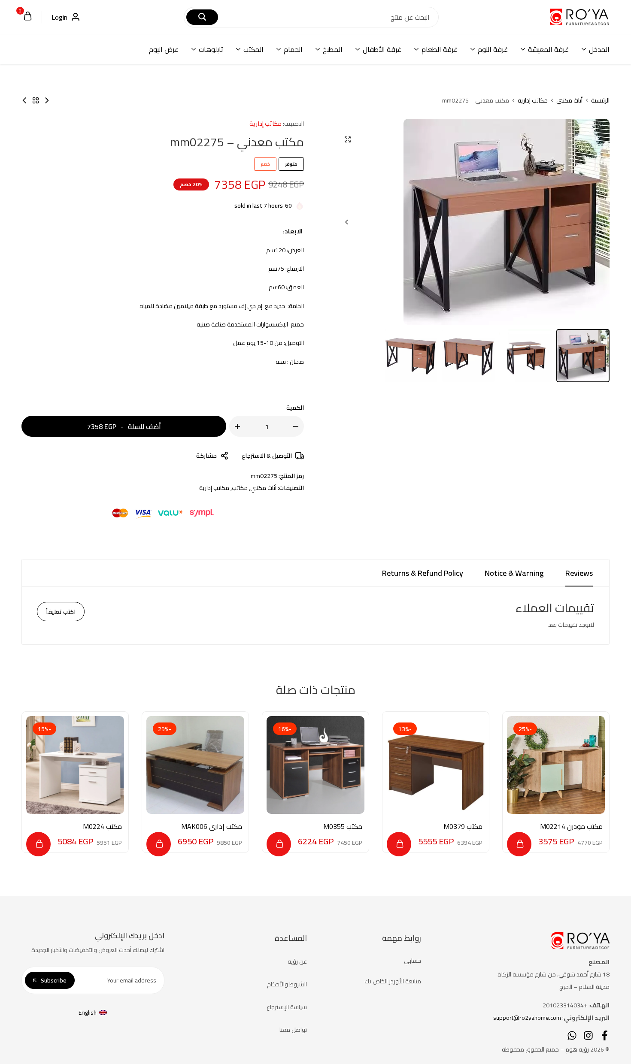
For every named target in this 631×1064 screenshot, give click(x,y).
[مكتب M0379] (436, 765)
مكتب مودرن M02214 (571, 826)
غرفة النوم (493, 49)
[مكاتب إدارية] (36, 100)
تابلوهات (211, 49)
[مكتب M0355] (315, 765)
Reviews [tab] (579, 573)
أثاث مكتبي (569, 100)
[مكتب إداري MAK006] (195, 765)
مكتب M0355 (342, 826)
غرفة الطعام (440, 49)
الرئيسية (600, 100)
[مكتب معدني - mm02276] (47, 100)
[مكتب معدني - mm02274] (24, 100)
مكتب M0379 (462, 826)
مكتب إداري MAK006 (211, 826)
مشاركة (206, 455)
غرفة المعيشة (548, 49)
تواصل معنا (293, 1029)
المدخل (599, 49)
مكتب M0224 (102, 826)
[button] (347, 222)
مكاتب (240, 487)
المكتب (253, 49)
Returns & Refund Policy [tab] (422, 573)
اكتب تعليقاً (61, 611)
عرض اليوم (164, 49)
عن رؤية (297, 961)
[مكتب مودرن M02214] (556, 765)
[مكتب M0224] (75, 765)
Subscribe (54, 980)
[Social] (605, 1035)
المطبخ (333, 49)
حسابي (412, 960)
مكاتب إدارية (533, 100)
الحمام (293, 49)
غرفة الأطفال (382, 49)
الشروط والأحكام (287, 984)
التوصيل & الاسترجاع (267, 455)
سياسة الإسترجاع (287, 1007)
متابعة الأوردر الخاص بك (392, 981)
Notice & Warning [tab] (514, 573)
